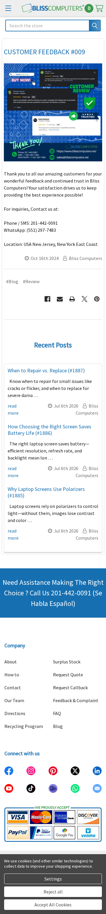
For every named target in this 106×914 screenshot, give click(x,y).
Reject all (53, 892)
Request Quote (68, 675)
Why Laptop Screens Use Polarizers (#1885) (46, 492)
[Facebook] (47, 299)
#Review (31, 281)
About (10, 662)
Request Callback (70, 687)
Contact (12, 687)
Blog (58, 726)
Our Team (14, 700)
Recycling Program (23, 726)
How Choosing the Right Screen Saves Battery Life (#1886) (49, 430)
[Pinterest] (97, 299)
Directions (14, 713)
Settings (53, 879)
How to (11, 675)
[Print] (72, 299)
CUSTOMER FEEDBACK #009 (44, 51)
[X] (84, 299)
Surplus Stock (66, 662)
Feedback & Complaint (75, 700)
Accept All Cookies (53, 905)
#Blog (12, 281)
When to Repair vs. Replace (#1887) (46, 370)
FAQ (57, 713)
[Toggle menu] (8, 8)
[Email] (59, 299)
